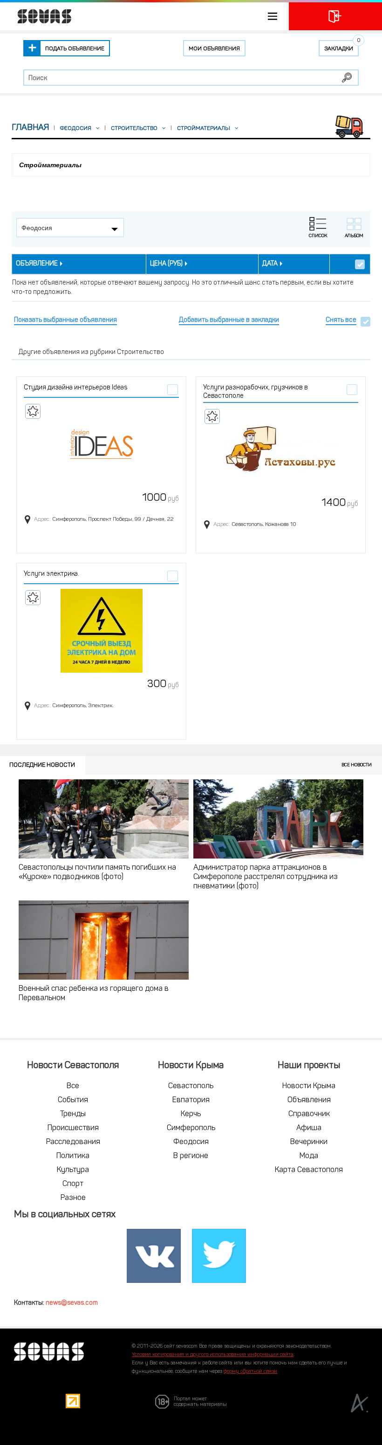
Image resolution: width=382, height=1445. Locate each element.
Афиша (308, 1128)
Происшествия (73, 1128)
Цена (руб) (166, 263)
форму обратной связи (250, 1371)
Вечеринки (308, 1142)
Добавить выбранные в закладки (229, 320)
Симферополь (191, 1128)
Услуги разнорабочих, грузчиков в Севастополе (255, 392)
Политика (72, 1156)
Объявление (37, 263)
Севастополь (190, 1086)
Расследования (73, 1142)
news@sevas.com (72, 1303)
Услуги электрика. (51, 574)
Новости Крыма (308, 1086)
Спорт (72, 1184)
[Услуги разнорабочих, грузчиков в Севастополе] (280, 449)
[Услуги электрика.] (101, 631)
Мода (309, 1156)
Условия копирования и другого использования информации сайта (212, 1354)
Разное (73, 1198)
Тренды (73, 1114)
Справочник (309, 1114)
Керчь (191, 1114)
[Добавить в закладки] (33, 411)
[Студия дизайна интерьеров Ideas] (101, 444)
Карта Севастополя (309, 1170)
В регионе (190, 1156)
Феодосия (191, 1142)
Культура (73, 1170)
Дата (270, 263)
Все (73, 1086)
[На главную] (39, 16)
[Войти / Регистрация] (335, 16)
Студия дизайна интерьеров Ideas (75, 387)
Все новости (356, 765)
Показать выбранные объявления (65, 320)
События (73, 1100)
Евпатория (191, 1100)
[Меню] (143, 16)
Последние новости (42, 765)
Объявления (309, 1100)
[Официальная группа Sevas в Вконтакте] (154, 1256)
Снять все (341, 320)
